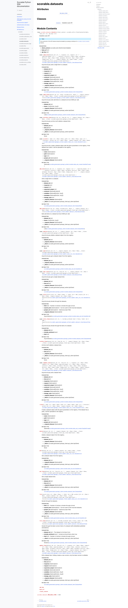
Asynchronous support (22, 22)
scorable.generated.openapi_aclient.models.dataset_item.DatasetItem (63, 92)
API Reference (20, 29)
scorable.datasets (23, 41)
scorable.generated (24, 48)
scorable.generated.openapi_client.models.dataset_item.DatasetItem (63, 206)
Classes (98, 6)
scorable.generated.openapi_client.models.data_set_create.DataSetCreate (69, 428)
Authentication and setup (23, 24)
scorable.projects (23, 60)
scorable (20, 32)
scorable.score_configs (25, 62)
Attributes (98, 4)
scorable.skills (22, 64)
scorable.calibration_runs (25, 36)
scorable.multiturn (23, 55)
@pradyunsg (49, 606)
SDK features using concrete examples (24, 19)
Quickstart (19, 16)
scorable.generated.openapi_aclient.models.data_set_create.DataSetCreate (70, 164)
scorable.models (23, 53)
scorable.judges (23, 50)
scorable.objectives (24, 57)
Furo (54, 606)
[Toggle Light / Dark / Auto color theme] (90, 2)
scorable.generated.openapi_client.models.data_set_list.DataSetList (62, 468)
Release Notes (20, 27)
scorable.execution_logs (25, 43)
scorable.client (23, 39)
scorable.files (22, 46)
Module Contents (100, 7)
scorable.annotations (24, 34)
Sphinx (43, 606)
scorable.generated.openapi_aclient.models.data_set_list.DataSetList (63, 269)
